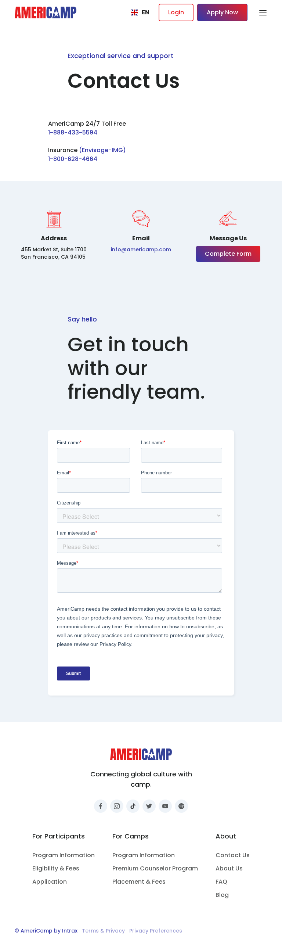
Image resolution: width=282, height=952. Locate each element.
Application (49, 881)
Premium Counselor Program (155, 868)
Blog (222, 895)
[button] (140, 12)
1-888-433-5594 (72, 132)
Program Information (63, 855)
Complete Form (228, 253)
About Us (229, 868)
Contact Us (233, 855)
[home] (45, 12)
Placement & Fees (139, 881)
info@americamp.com (141, 249)
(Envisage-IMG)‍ (102, 150)
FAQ (221, 881)
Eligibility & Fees (55, 868)
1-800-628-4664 (72, 159)
